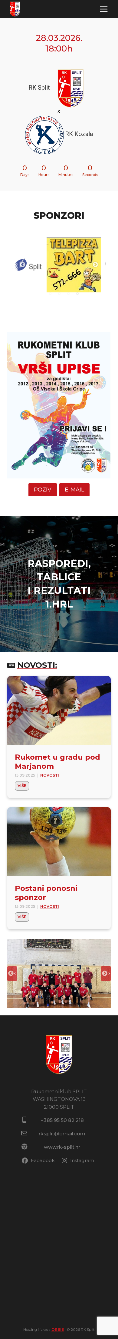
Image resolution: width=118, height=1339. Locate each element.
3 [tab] (68, 294)
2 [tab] (59, 294)
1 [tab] (50, 294)
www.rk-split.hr (62, 1147)
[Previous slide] (12, 973)
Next (95, 265)
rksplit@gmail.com (62, 1134)
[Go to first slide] (106, 973)
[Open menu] (104, 9)
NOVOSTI (49, 775)
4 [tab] (77, 294)
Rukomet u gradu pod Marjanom (57, 762)
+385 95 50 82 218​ (62, 1120)
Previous (23, 265)
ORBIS (57, 1329)
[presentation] (59, 710)
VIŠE (23, 786)
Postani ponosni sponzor (46, 893)
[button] (59, 973)
